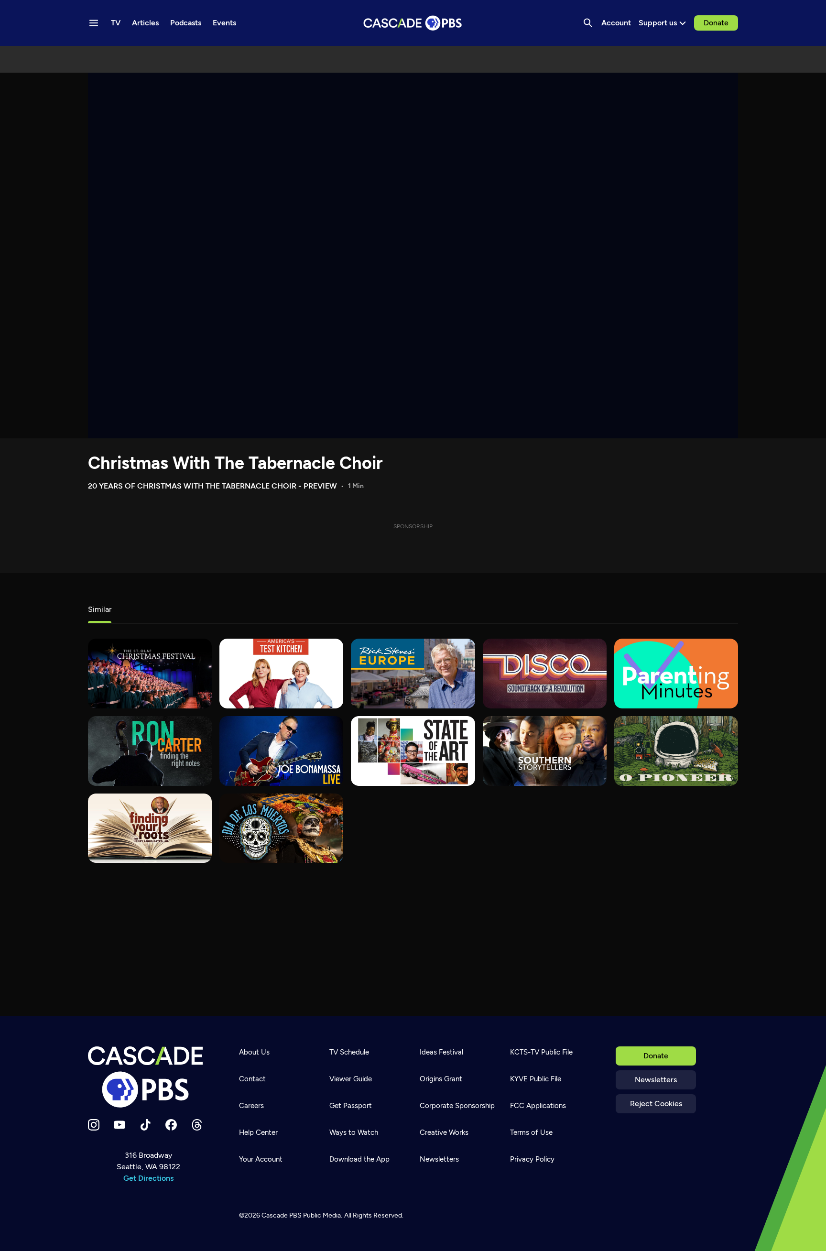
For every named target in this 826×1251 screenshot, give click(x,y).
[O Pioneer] (676, 751)
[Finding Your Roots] (150, 828)
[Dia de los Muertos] (281, 828)
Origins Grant (441, 1079)
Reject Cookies (656, 1103)
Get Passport (350, 1105)
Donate (716, 22)
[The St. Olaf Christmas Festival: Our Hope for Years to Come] (150, 673)
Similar (99, 609)
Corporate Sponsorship (457, 1105)
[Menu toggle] (93, 23)
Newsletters (656, 1079)
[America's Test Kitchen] (281, 673)
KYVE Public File (535, 1079)
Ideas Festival (441, 1052)
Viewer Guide (350, 1079)
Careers (251, 1105)
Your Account (261, 1159)
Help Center (258, 1132)
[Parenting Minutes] (676, 673)
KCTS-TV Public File (541, 1052)
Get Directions (148, 1178)
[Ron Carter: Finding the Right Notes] (150, 751)
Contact (252, 1079)
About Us (254, 1052)
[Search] (588, 23)
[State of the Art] (413, 751)
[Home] (148, 1077)
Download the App (359, 1159)
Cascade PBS (281, 1215)
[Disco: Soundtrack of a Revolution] (545, 673)
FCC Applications (538, 1105)
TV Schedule (349, 1052)
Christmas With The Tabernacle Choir (235, 463)
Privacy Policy (532, 1159)
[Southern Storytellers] (545, 751)
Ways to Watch (353, 1132)
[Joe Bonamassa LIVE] (281, 751)
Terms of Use (531, 1132)
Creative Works (444, 1132)
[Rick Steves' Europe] (413, 673)
